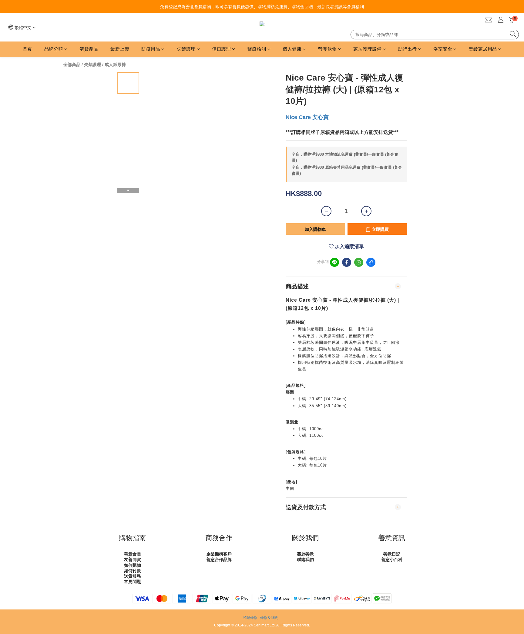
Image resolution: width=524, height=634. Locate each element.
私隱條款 (250, 618)
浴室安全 (442, 48)
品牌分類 (53, 48)
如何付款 (132, 570)
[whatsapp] (358, 262)
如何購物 (132, 565)
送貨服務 (132, 576)
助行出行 (407, 48)
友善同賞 (132, 559)
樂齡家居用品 (483, 48)
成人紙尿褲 (115, 64)
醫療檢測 (256, 48)
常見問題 (132, 581)
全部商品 (71, 64)
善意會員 (132, 554)
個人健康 (292, 48)
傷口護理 (221, 48)
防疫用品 (150, 48)
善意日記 (391, 554)
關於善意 (305, 554)
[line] (334, 262)
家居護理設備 (367, 48)
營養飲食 (327, 48)
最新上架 (119, 48)
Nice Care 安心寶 (307, 117)
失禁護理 (186, 48)
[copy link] (370, 262)
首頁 (27, 48)
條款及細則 (269, 618)
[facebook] (346, 262)
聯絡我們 (305, 559)
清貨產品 (88, 48)
